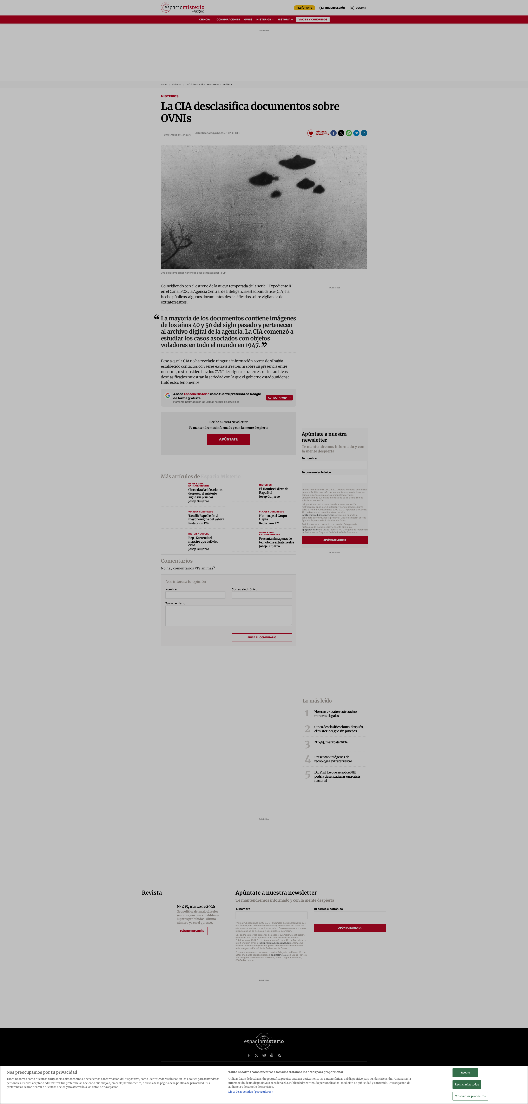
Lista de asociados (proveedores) (250, 1092)
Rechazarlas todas (467, 1084)
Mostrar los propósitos (470, 1096)
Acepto (465, 1072)
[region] (264, 1085)
